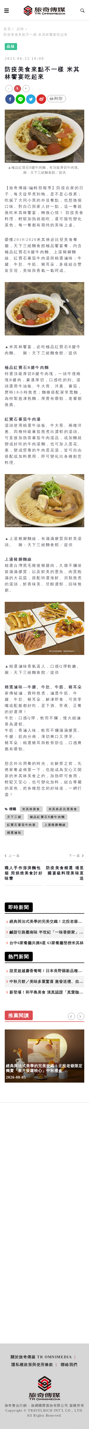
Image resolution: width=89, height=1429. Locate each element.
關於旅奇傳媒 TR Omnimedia (41, 1357)
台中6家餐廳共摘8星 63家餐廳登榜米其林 (46, 943)
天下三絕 (14, 817)
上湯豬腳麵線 (55, 824)
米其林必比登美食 (63, 809)
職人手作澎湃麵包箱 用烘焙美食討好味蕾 (24, 873)
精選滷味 (14, 832)
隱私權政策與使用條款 (32, 1365)
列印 (58, 98)
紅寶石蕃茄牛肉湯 (21, 824)
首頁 (7, 29)
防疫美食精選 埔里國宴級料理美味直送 (65, 873)
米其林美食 (31, 809)
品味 (20, 29)
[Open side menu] (6, 10)
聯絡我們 (69, 1365)
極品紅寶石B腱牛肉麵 (47, 817)
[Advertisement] (44, 1174)
